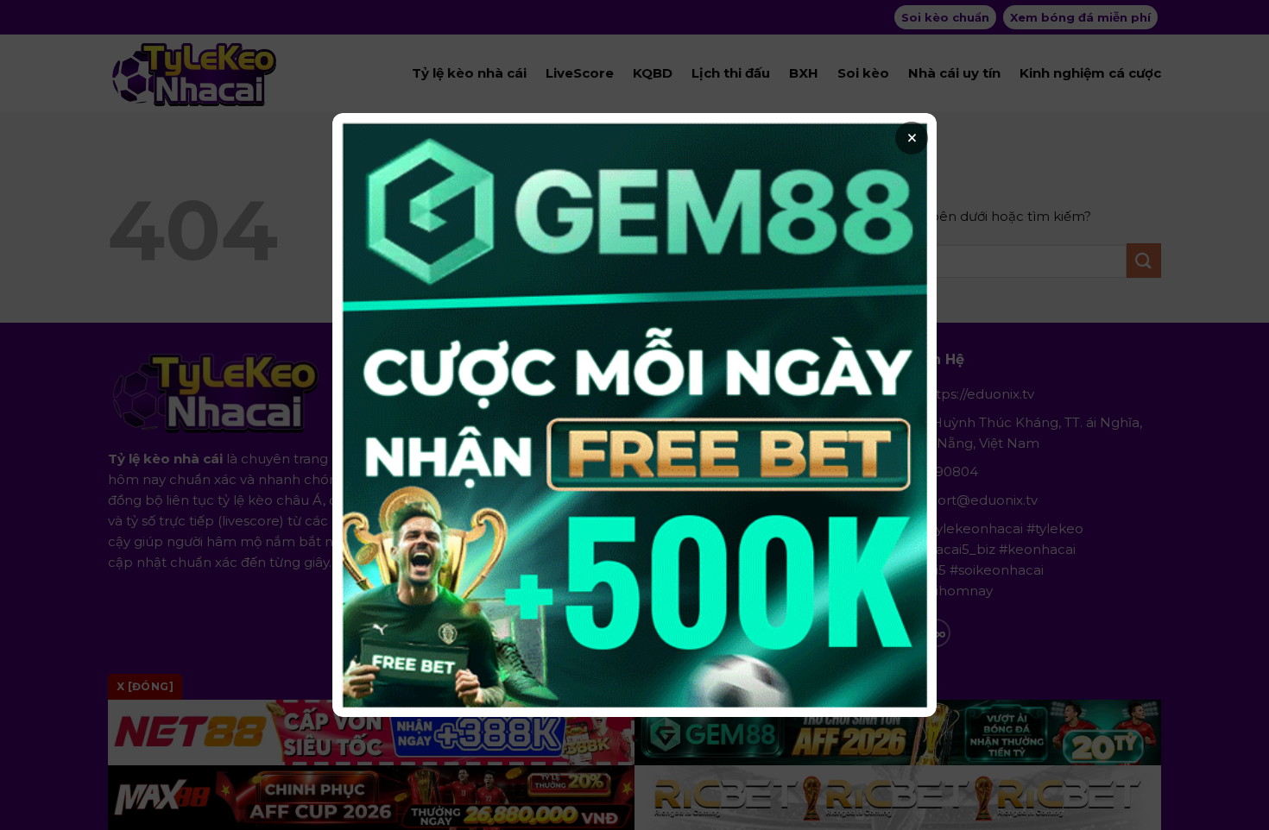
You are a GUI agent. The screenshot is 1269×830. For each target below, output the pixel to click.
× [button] (912, 138)
